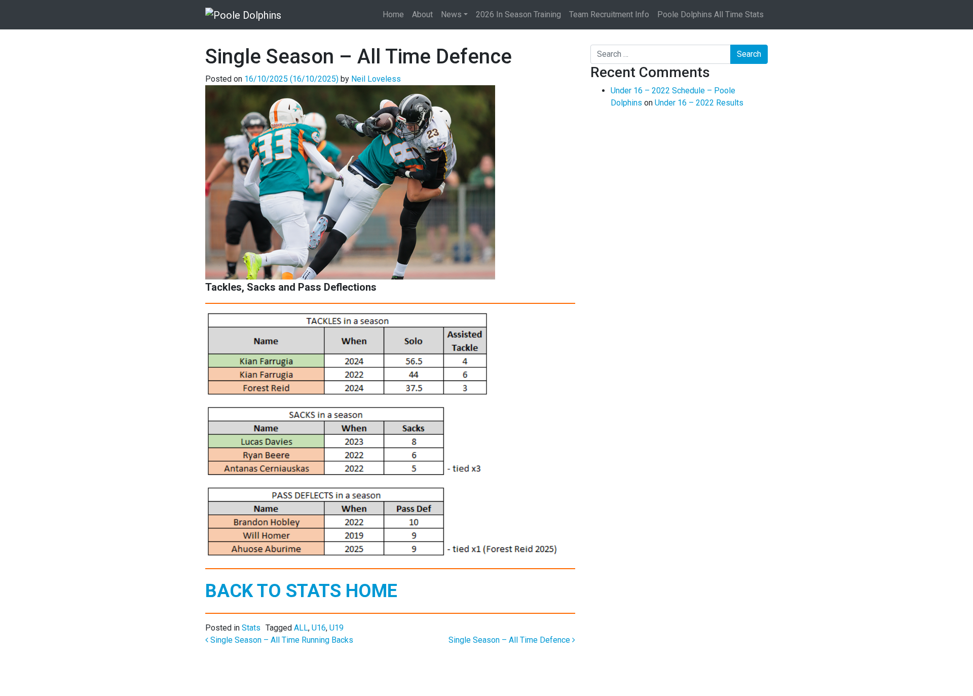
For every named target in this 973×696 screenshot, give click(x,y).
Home (393, 14)
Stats (251, 628)
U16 (319, 628)
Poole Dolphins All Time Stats (710, 14)
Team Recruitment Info (609, 14)
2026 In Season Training (518, 14)
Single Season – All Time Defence (510, 640)
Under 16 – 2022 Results (699, 103)
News (451, 14)
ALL (301, 628)
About (422, 14)
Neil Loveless (376, 79)
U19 (336, 628)
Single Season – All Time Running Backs (280, 640)
